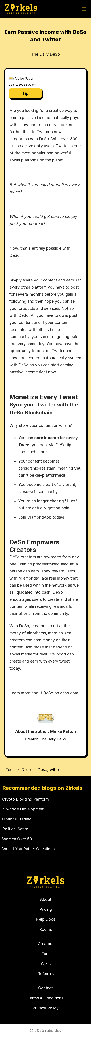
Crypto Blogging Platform (25, 799)
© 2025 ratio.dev (45, 1030)
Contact (45, 988)
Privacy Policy (45, 1008)
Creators (45, 943)
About (45, 899)
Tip (25, 93)
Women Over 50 (17, 839)
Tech (10, 769)
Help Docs (45, 919)
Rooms (45, 929)
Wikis (46, 963)
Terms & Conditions (45, 998)
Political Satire (15, 829)
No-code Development (23, 809)
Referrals (46, 973)
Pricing (45, 909)
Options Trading (17, 819)
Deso (26, 769)
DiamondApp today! (45, 517)
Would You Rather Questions (28, 848)
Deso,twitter (49, 769)
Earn (46, 953)
